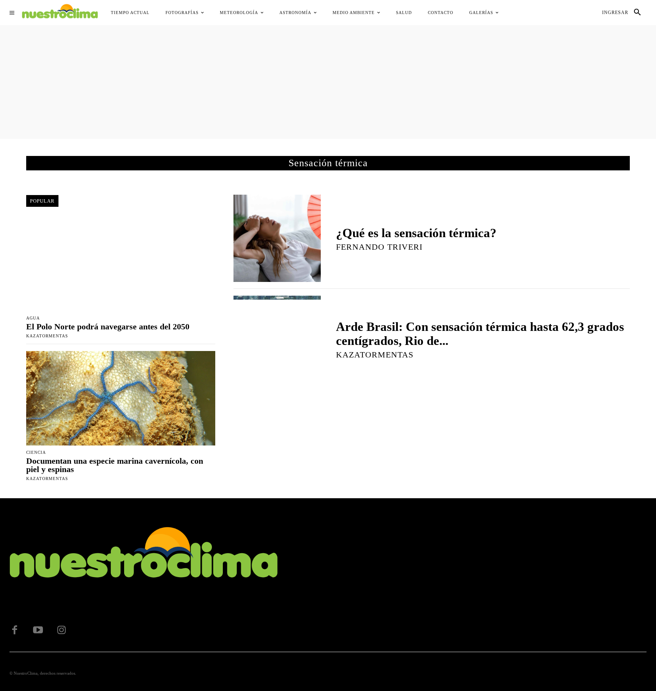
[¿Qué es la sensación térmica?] (277, 238)
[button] (637, 12)
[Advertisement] (328, 82)
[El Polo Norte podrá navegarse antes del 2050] (120, 264)
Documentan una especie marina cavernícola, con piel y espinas (114, 465)
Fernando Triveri (379, 247)
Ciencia (36, 452)
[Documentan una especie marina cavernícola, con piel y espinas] (120, 398)
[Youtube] (38, 630)
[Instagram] (61, 630)
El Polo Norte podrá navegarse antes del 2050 (107, 326)
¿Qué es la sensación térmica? (416, 233)
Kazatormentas (47, 336)
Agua (33, 318)
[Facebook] (14, 630)
